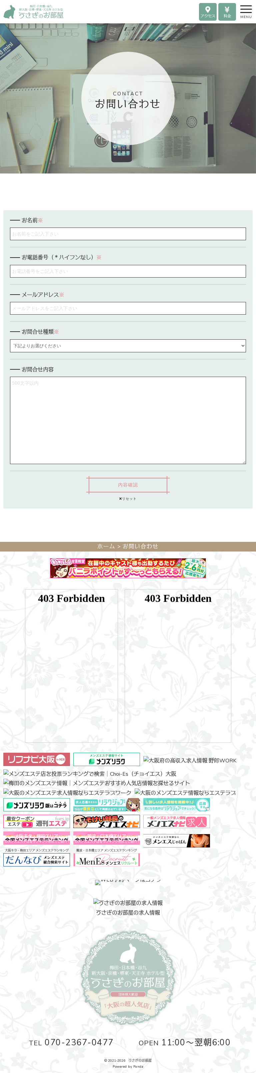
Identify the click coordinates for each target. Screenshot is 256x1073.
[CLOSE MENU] (240, 8)
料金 (227, 16)
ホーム (106, 546)
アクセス (208, 16)
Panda (138, 1066)
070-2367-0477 (71, 1043)
